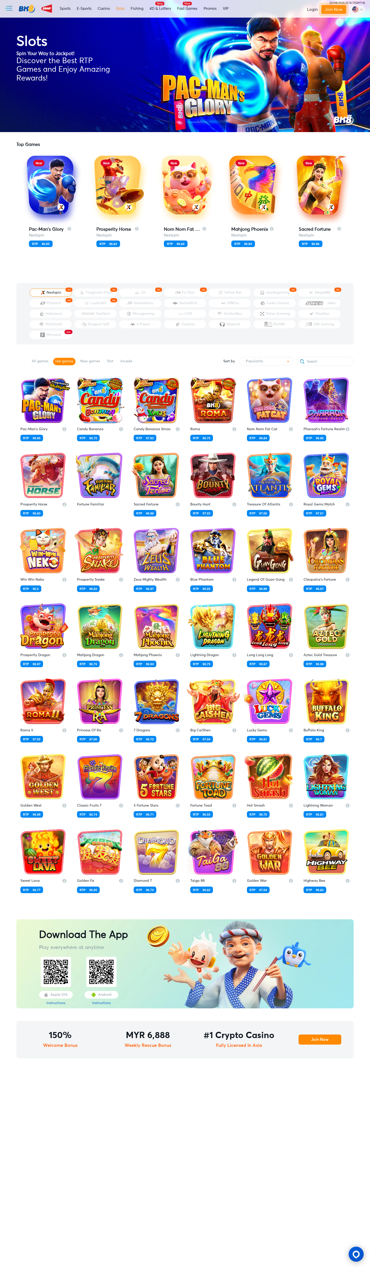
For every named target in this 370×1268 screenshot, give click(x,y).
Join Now (333, 10)
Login (312, 10)
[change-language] (357, 10)
